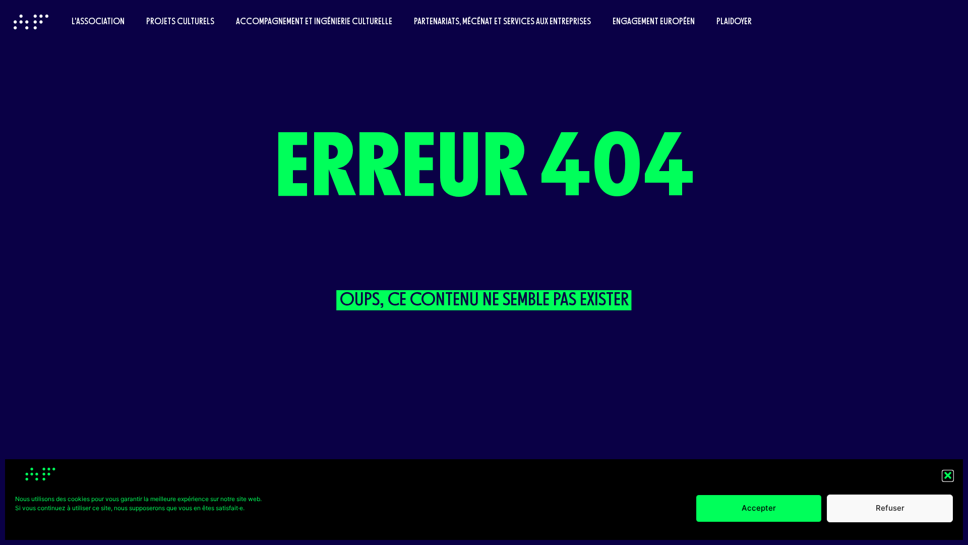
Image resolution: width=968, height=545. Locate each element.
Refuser (890, 508)
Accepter (759, 508)
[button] (948, 475)
